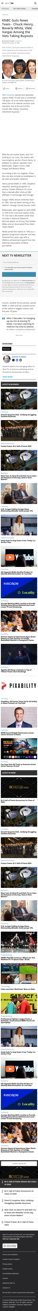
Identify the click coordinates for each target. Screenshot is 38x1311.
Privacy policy (7, 1264)
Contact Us (6, 1288)
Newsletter (31, 88)
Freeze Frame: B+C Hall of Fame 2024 (19, 1223)
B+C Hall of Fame (20, 9)
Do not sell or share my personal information (18, 1292)
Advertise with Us (9, 1283)
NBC (31, 154)
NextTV (18, 41)
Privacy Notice (29, 283)
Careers (5, 1278)
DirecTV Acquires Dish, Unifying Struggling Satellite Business (18, 1201)
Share (7, 88)
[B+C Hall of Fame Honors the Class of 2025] (19, 1177)
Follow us (20, 88)
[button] (2, 3)
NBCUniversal (8, 95)
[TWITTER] (14, 360)
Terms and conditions (10, 1254)
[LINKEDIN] (17, 360)
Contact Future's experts (11, 1259)
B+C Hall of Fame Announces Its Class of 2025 (19, 1192)
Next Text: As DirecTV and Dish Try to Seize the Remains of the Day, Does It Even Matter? (20, 1212)
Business (5, 15)
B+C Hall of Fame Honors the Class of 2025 (20, 1182)
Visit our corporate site (11, 1239)
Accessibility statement (11, 1273)
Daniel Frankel (9, 41)
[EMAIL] (21, 360)
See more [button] (19, 335)
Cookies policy (7, 1269)
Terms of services (27, 280)
